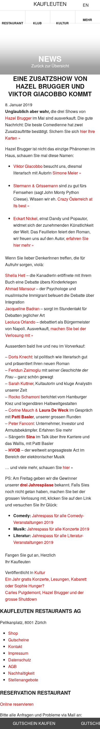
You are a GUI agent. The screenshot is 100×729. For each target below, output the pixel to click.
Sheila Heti (15, 275)
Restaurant (12, 22)
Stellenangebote (23, 680)
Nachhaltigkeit (21, 673)
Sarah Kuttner (20, 383)
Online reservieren (17, 704)
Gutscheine (18, 640)
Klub (37, 22)
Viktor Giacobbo (28, 166)
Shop (13, 633)
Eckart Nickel (25, 218)
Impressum (18, 653)
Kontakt (15, 646)
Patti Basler (23, 417)
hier (67, 467)
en (86, 5)
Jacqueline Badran (22, 308)
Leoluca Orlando (20, 322)
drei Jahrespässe (37, 485)
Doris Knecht (20, 357)
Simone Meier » (67, 173)
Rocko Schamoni (24, 397)
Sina (30, 437)
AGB (12, 666)
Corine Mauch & (38, 410)
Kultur (62, 22)
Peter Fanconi (21, 423)
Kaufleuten (50, 3)
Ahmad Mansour (20, 288)
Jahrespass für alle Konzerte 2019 (58, 529)
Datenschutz (19, 660)
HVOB (14, 450)
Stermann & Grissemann (35, 186)
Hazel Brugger (18, 118)
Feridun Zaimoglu (24, 370)
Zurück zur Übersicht (50, 66)
